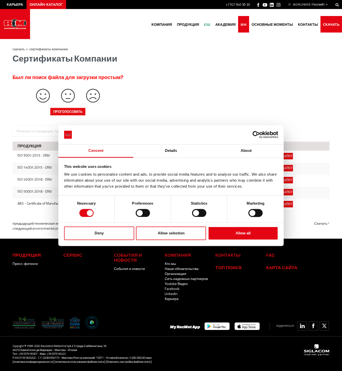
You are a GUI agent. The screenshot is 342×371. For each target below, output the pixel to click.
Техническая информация (56, 223)
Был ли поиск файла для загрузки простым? (68, 77)
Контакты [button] (308, 24)
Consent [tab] (95, 151)
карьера (15, 4)
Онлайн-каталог (46, 4)
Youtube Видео (176, 283)
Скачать (331, 24)
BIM (244, 24)
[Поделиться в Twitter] (324, 325)
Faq (270, 254)
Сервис (72, 254)
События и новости (129, 268)
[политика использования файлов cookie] (79, 361)
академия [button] (225, 24)
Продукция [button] (188, 24)
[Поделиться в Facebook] (313, 325)
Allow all (243, 233)
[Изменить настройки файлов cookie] (129, 361)
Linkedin (171, 293)
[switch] (143, 213)
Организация (175, 273)
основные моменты (272, 24)
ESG (207, 24)
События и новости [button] (128, 257)
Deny (99, 233)
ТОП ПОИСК (228, 267)
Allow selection (171, 233)
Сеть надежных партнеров (186, 278)
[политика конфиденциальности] (33, 361)
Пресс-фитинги (25, 263)
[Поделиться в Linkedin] (302, 325)
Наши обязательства (182, 268)
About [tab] (246, 151)
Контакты (228, 254)
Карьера (172, 298)
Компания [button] (161, 24)
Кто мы (170, 263)
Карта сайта (281, 267)
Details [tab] (171, 151)
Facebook (172, 288)
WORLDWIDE (308, 4)
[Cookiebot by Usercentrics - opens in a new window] (256, 134)
